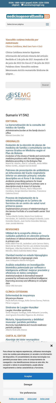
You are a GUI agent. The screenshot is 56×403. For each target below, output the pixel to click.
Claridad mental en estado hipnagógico (27, 255)
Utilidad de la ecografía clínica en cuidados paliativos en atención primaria (27, 234)
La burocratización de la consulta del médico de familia (25, 126)
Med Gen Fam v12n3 (32, 46)
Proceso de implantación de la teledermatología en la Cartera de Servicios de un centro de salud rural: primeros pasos (26, 201)
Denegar (28, 384)
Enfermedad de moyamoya (20, 295)
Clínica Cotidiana (14, 46)
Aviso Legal (32, 399)
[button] (51, 345)
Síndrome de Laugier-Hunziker (22, 307)
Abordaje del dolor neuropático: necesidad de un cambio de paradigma (26, 341)
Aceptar (28, 376)
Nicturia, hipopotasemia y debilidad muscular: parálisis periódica (24, 321)
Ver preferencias (28, 392)
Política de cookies (16, 399)
